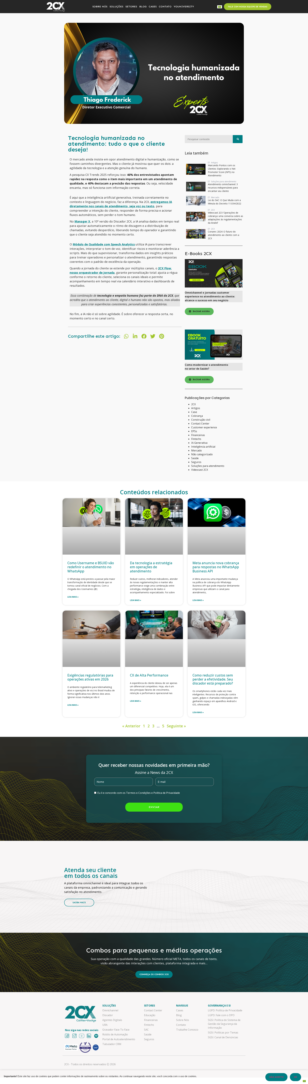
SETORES (131, 6)
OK (295, 1077)
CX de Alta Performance (149, 675)
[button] (126, 336)
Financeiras (198, 435)
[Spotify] (96, 1036)
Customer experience (204, 427)
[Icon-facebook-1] (67, 1036)
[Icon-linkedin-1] (89, 1036)
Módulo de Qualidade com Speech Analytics (104, 244)
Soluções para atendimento (207, 466)
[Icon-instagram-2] (74, 1036)
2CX (193, 404)
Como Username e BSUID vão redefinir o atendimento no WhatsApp (90, 567)
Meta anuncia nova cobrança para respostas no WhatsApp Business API (216, 567)
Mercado (196, 450)
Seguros (196, 462)
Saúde (195, 458)
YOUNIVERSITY (184, 6)
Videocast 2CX (199, 469)
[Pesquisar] (238, 139)
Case (194, 412)
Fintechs (196, 439)
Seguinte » (176, 725)
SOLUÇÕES (116, 6)
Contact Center (200, 423)
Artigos (195, 408)
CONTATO (165, 6)
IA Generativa (199, 443)
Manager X (82, 221)
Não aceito (276, 1077)
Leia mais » (73, 597)
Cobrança (197, 416)
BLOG (142, 6)
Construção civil (200, 419)
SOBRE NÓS (99, 6)
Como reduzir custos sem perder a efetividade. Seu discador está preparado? (213, 679)
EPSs (194, 431)
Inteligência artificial (203, 446)
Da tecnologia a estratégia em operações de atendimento (151, 567)
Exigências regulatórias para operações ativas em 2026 (90, 677)
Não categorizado (202, 454)
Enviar (154, 807)
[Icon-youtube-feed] (82, 1036)
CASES (153, 6)
